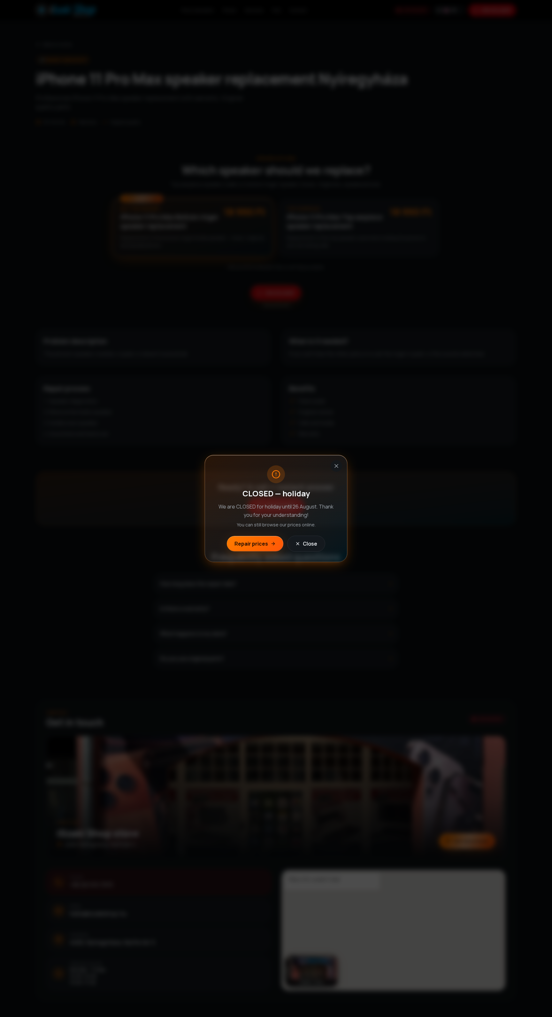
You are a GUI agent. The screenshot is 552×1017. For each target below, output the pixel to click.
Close (310, 543)
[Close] (336, 466)
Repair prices (251, 543)
